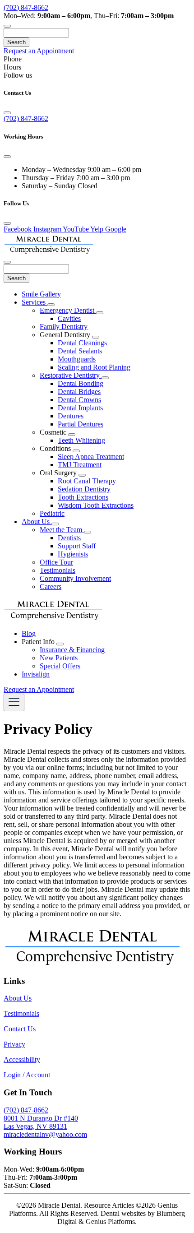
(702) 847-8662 (26, 7)
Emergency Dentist (68, 310)
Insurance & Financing (72, 650)
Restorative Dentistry (71, 375)
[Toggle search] (7, 26)
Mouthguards (77, 359)
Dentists (69, 538)
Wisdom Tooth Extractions (96, 505)
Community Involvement (75, 578)
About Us (36, 521)
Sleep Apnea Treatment (91, 456)
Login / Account (27, 1075)
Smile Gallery (41, 294)
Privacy (14, 1044)
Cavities (69, 318)
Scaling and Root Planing (94, 367)
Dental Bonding (80, 383)
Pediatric (52, 513)
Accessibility (22, 1059)
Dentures (70, 416)
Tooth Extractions (83, 497)
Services (34, 302)
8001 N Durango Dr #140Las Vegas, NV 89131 (41, 1122)
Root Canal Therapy (87, 481)
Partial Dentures (80, 424)
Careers (50, 586)
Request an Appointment (39, 51)
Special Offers (60, 666)
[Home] (49, 251)
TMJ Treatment (80, 464)
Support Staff (77, 546)
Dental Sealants (80, 351)
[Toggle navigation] (14, 702)
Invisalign (36, 674)
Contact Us (20, 1029)
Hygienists (73, 554)
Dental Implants (80, 408)
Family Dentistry (64, 326)
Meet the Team (62, 529)
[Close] (7, 112)
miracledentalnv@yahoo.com (45, 1134)
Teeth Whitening (81, 440)
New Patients (59, 658)
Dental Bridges (79, 391)
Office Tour (56, 562)
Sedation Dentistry (84, 489)
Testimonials (57, 570)
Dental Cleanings (82, 343)
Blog (29, 633)
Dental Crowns (79, 399)
